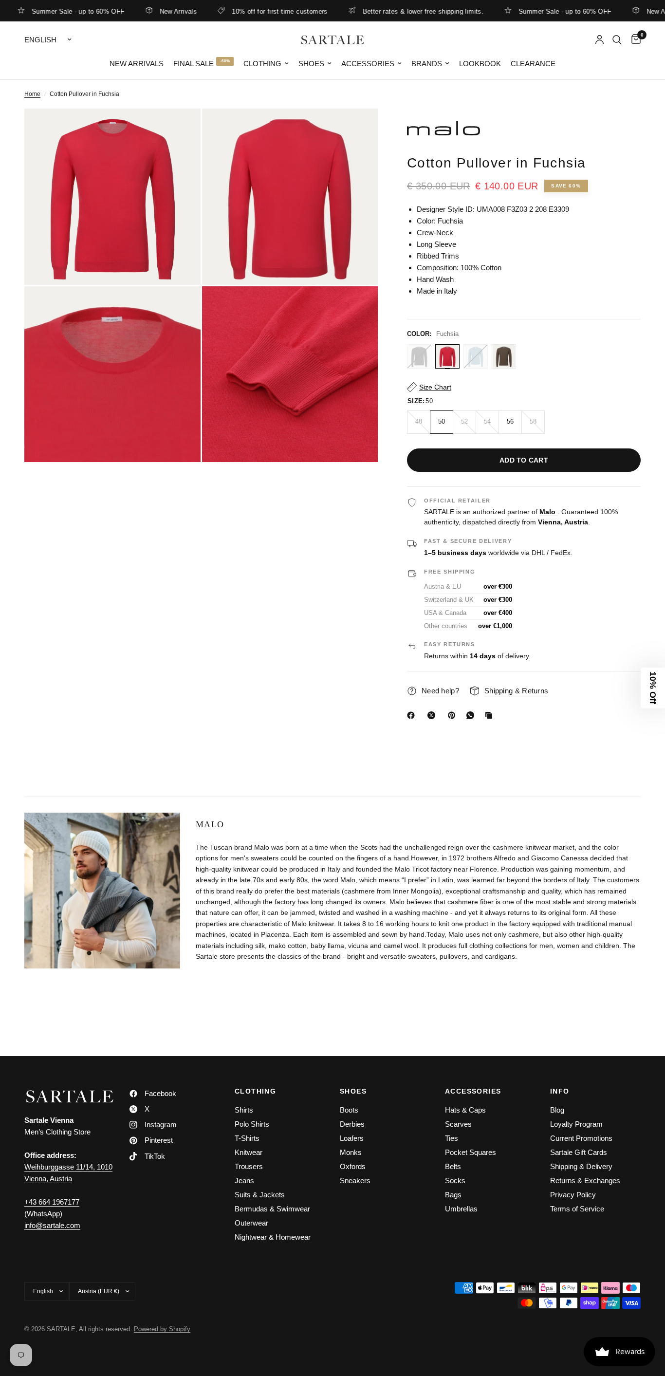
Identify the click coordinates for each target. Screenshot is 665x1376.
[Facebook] (413, 715)
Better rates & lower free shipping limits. (394, 11)
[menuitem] (136, 63)
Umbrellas (461, 1209)
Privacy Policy (573, 1194)
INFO (560, 1091)
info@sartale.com (52, 1225)
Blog (557, 1110)
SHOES (353, 1091)
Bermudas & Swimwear (272, 1209)
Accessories (367, 63)
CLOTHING (255, 1091)
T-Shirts (247, 1138)
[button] (653, 688)
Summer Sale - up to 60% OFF (536, 11)
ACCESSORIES (473, 1091)
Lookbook (480, 63)
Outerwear (251, 1223)
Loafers (352, 1138)
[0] (634, 39)
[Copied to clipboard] (491, 715)
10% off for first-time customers (251, 11)
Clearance (533, 63)
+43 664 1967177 (51, 1202)
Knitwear (248, 1152)
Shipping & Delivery (581, 1166)
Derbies (352, 1124)
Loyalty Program (576, 1124)
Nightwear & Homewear (273, 1237)
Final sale (193, 63)
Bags (453, 1194)
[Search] (617, 39)
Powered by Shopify (162, 1329)
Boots (349, 1110)
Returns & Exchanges (585, 1180)
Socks (455, 1180)
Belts (453, 1166)
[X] (433, 715)
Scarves (458, 1124)
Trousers (249, 1166)
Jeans (244, 1180)
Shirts (244, 1110)
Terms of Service (577, 1209)
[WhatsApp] (472, 715)
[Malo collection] (524, 128)
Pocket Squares (470, 1152)
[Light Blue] (475, 356)
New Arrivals (150, 11)
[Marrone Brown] (504, 356)
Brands (426, 63)
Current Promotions (581, 1138)
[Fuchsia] (447, 356)
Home (32, 94)
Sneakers (355, 1180)
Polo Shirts (252, 1124)
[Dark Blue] (419, 356)
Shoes (311, 63)
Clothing (262, 63)
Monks (351, 1152)
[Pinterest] (454, 715)
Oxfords (353, 1166)
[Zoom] (180, 129)
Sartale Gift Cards (578, 1152)
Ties (451, 1138)
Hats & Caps (465, 1110)
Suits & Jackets (260, 1194)
